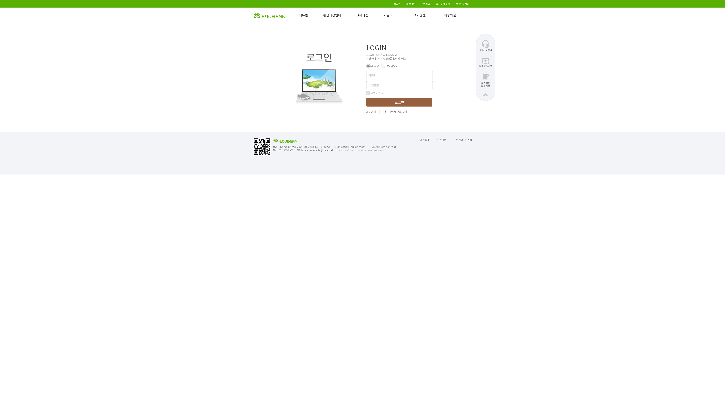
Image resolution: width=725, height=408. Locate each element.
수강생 (375, 66)
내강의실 (450, 15)
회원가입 (410, 3)
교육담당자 (392, 66)
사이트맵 (425, 3)
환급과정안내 (332, 15)
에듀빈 (303, 15)
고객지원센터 (420, 15)
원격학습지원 (462, 3)
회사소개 (424, 139)
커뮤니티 (389, 15)
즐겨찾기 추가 (443, 3)
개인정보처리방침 (463, 139)
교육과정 (362, 15)
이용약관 (441, 139)
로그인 (397, 3)
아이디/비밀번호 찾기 (395, 111)
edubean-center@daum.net (319, 150)
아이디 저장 (377, 93)
